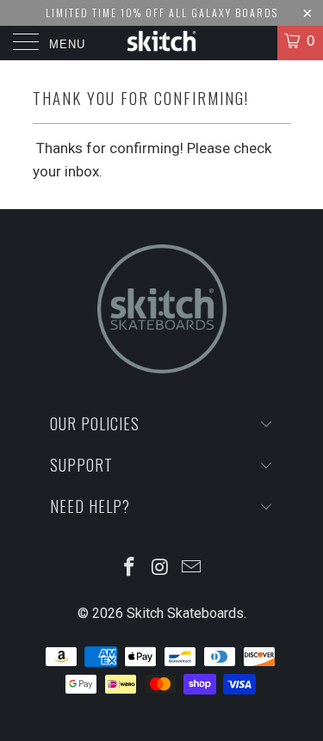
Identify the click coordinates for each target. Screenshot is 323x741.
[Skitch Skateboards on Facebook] (130, 568)
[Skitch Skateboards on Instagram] (161, 568)
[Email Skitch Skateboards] (191, 568)
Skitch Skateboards (185, 613)
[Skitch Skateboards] (162, 43)
